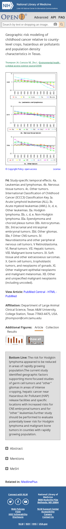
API (53, 17)
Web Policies (18, 509)
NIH (28, 523)
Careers (48, 514)
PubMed (11, 296)
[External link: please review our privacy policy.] (10, 501)
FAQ (61, 17)
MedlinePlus (29, 482)
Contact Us (48, 517)
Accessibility (48, 511)
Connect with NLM (18, 494)
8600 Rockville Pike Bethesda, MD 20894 (48, 501)
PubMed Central (34, 292)
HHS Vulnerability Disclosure (18, 516)
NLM (20, 523)
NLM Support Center (48, 509)
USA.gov (43, 523)
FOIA (18, 511)
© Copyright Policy (14, 169)
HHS (34, 523)
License (57, 169)
